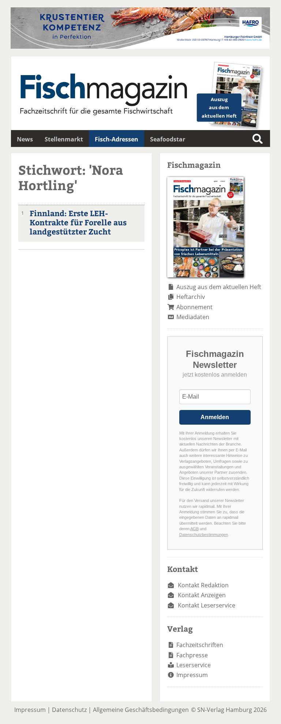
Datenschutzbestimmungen (203, 534)
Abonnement (194, 307)
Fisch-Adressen (116, 139)
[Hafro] (140, 47)
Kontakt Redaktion (203, 585)
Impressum (192, 675)
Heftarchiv (190, 297)
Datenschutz (69, 710)
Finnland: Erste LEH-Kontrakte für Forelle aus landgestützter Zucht (78, 222)
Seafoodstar (167, 139)
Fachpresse (192, 655)
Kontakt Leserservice (206, 605)
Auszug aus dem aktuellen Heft (218, 287)
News (25, 139)
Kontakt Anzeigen (202, 595)
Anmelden (215, 417)
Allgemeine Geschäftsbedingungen (141, 710)
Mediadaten (192, 317)
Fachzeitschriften (199, 645)
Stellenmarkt (64, 139)
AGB (194, 529)
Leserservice (193, 665)
